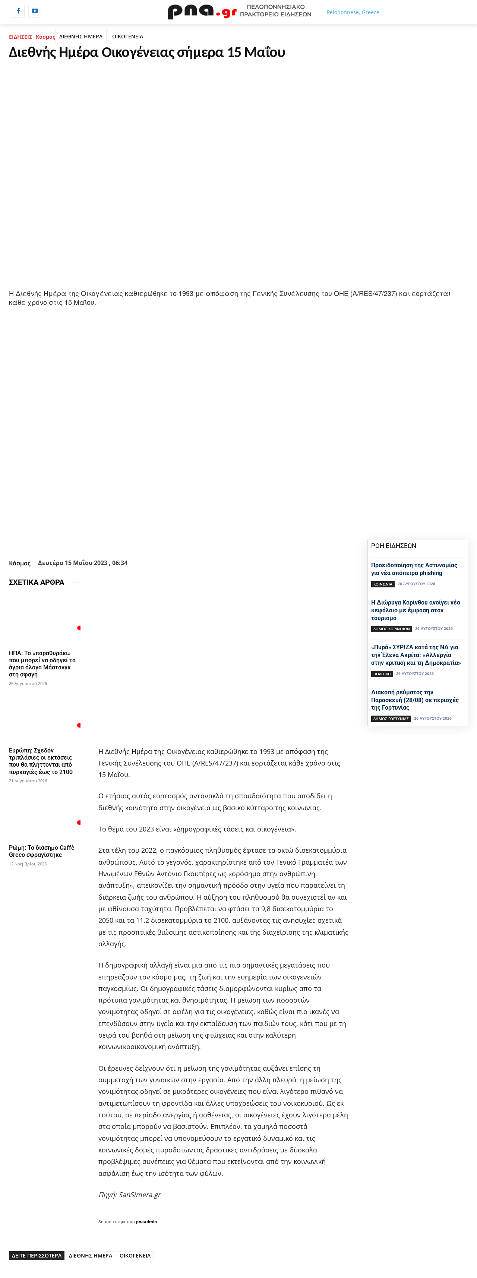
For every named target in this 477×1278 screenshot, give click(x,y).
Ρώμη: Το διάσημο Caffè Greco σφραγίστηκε (42, 851)
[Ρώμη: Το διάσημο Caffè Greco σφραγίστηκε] (44, 814)
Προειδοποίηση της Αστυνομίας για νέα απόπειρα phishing (414, 569)
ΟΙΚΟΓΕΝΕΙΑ (127, 36)
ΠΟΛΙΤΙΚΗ (382, 673)
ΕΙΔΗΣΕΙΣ (20, 36)
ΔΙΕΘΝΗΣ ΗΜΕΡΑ (80, 36)
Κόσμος (45, 36)
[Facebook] (18, 11)
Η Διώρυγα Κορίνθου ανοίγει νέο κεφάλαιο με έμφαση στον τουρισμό (415, 610)
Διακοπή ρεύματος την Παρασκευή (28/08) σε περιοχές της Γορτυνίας (415, 700)
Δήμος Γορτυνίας (391, 718)
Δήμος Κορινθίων (391, 628)
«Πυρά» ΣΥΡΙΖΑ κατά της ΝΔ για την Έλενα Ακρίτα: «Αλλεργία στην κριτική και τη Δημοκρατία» (416, 655)
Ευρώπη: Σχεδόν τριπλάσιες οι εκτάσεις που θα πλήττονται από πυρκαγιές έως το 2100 (41, 761)
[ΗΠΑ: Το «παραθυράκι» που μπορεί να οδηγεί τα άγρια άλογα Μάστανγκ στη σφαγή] (44, 619)
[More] (241, 537)
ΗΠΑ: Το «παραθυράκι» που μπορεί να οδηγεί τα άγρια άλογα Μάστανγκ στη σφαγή (42, 664)
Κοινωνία (382, 584)
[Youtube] (34, 11)
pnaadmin (146, 1221)
